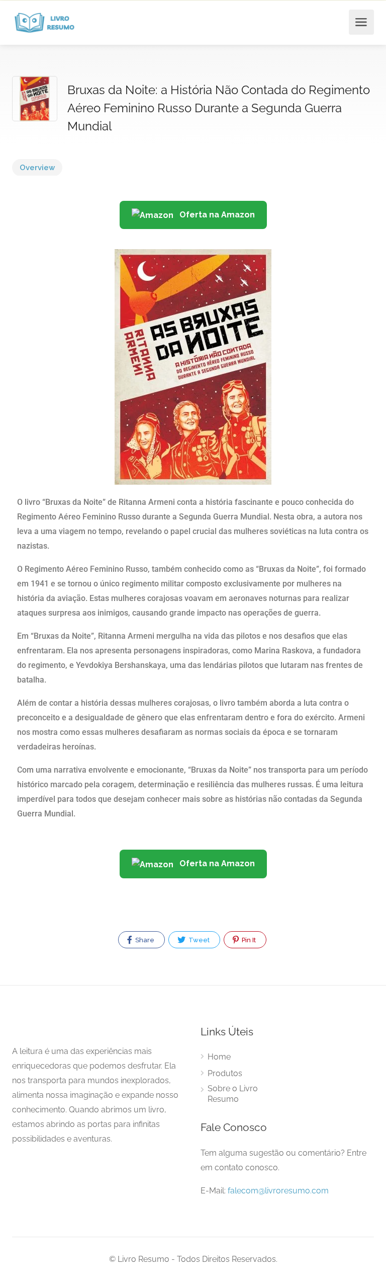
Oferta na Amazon (216, 214)
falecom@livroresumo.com (278, 1190)
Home (219, 1057)
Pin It (248, 940)
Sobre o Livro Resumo (233, 1094)
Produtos (225, 1073)
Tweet (198, 940)
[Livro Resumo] (44, 22)
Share (144, 940)
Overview (37, 167)
